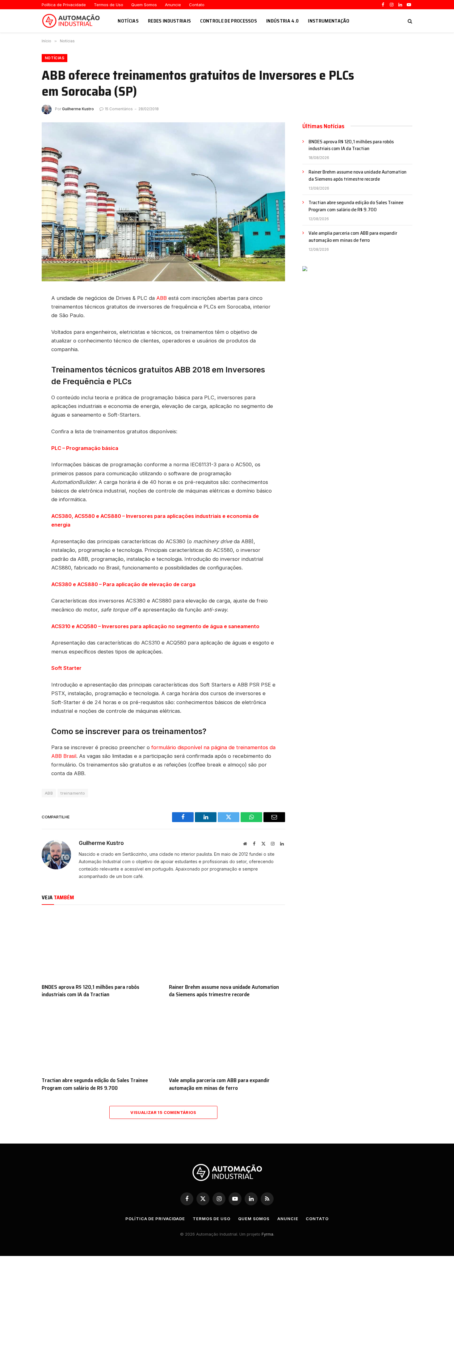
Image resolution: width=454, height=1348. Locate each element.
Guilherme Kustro (78, 109)
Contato (196, 4)
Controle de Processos (228, 21)
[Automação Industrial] (72, 21)
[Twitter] (20, 333)
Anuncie (173, 4)
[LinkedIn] (20, 305)
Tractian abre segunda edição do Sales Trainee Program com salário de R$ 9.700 (95, 1084)
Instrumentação (328, 21)
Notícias (128, 21)
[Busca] (409, 21)
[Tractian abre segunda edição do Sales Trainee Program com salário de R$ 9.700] (100, 1039)
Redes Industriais (169, 21)
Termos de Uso (108, 4)
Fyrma (267, 1234)
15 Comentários (119, 109)
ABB (161, 298)
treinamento (73, 793)
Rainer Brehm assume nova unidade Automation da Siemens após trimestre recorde (224, 990)
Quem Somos (144, 4)
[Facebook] (20, 319)
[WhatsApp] (20, 347)
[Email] (20, 361)
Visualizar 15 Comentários (163, 1112)
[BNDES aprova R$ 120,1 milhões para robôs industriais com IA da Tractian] (100, 945)
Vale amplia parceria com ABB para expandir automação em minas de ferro (219, 1084)
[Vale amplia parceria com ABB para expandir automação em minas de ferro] (227, 1039)
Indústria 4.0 (282, 21)
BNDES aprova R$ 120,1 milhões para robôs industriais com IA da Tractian (90, 990)
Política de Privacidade (64, 4)
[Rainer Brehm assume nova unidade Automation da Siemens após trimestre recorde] (227, 945)
